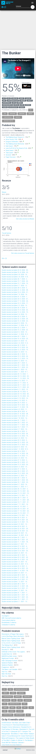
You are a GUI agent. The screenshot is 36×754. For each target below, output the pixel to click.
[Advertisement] (18, 30)
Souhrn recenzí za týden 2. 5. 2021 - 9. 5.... (15, 564)
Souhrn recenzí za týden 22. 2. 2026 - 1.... (15, 327)
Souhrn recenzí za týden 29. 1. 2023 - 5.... (15, 363)
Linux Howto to (6, 745)
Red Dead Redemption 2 (21, 725)
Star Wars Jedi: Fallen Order (21, 723)
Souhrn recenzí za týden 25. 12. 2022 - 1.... (15, 374)
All (28, 714)
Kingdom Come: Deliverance (11, 727)
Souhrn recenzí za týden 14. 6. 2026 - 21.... (15, 292)
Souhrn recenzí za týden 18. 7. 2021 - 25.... (15, 540)
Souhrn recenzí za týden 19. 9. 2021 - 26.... (15, 520)
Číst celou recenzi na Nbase (25, 219)
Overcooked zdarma (8, 620)
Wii (18, 707)
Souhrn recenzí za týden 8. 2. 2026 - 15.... (15, 332)
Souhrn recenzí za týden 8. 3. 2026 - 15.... (15, 323)
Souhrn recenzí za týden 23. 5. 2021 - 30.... (15, 557)
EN (3, 258)
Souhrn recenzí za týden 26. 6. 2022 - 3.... (15, 431)
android (18, 117)
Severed (8, 155)
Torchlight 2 (5, 616)
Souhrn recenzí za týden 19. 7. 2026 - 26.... (15, 281)
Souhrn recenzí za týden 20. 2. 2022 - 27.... (15, 471)
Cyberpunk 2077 (16, 731)
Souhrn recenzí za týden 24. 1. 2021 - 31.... (15, 595)
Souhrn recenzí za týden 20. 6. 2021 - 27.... (15, 548)
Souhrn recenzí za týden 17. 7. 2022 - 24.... (15, 425)
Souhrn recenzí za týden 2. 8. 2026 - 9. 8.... (15, 277)
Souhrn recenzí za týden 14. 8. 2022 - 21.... (15, 416)
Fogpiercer (5, 667)
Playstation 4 (7, 696)
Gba (5, 711)
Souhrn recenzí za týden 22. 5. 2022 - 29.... (15, 442)
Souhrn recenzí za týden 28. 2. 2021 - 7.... (15, 584)
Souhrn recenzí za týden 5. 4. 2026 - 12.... (15, 314)
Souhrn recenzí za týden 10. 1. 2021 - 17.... (15, 599)
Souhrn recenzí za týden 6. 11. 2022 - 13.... (15, 389)
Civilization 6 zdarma (8, 625)
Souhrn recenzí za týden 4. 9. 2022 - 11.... (15, 409)
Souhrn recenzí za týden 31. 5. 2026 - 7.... (15, 297)
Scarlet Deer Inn (7, 654)
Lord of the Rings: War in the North (13, 636)
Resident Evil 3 (26, 727)
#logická (28, 98)
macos (30, 113)
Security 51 (5, 649)
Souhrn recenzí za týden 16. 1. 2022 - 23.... (15, 482)
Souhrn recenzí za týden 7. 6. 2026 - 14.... (15, 294)
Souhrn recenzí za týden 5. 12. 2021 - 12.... (15, 495)
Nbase (4, 192)
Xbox (12, 707)
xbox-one (12, 113)
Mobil (5, 707)
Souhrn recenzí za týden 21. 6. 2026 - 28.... (15, 290)
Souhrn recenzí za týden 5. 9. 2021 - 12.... (15, 524)
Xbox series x (19, 714)
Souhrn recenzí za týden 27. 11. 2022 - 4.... (15, 383)
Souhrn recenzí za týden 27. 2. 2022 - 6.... (15, 469)
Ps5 (14, 700)
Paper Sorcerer (11, 157)
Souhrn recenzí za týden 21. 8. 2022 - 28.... (15, 414)
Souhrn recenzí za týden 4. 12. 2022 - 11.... (15, 380)
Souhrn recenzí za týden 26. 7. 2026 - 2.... (15, 279)
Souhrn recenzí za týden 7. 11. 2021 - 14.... (15, 504)
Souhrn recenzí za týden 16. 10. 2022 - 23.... (16, 396)
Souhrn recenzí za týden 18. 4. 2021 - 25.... (15, 568)
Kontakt (5, 750)
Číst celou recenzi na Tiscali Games (22, 253)
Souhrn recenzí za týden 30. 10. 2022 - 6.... (15, 392)
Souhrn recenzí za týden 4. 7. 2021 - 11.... (15, 544)
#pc (4, 98)
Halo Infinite (24, 734)
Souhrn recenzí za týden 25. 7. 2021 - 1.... (15, 537)
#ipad (22, 104)
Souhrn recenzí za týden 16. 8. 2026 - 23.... (15, 272)
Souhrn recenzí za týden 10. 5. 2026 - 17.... (15, 303)
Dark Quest (9, 146)
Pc (4, 689)
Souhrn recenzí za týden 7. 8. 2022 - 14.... (15, 418)
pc (30, 110)
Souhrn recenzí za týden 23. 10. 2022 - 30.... (16, 394)
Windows (21, 693)
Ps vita (20, 711)
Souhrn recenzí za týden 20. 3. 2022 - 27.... (15, 462)
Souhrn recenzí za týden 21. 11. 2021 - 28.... (16, 500)
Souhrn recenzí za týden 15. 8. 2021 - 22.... (15, 531)
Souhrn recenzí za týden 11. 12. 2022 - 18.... (16, 378)
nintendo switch (8, 120)
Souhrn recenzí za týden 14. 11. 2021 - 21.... (16, 502)
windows (21, 113)
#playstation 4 (6, 102)
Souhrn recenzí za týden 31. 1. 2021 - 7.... (15, 593)
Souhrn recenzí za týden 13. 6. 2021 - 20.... (15, 551)
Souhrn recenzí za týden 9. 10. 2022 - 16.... (15, 398)
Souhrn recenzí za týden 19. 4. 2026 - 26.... (15, 310)
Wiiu (25, 707)
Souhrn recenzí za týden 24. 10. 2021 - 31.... (16, 509)
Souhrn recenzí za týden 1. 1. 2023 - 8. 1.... (15, 372)
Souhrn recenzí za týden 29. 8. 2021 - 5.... (15, 526)
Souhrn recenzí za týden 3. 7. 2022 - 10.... (15, 429)
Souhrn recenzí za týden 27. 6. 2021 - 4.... (15, 546)
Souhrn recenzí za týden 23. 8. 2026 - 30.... (15, 270)
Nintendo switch (14, 703)
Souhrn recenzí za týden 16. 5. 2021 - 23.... (15, 559)
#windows (22, 100)
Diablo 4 (14, 740)
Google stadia (8, 714)
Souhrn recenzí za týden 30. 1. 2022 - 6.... (15, 478)
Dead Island (9, 150)
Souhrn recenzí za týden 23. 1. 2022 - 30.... (15, 480)
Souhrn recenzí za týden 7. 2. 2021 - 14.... (15, 590)
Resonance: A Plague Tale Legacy (13, 634)
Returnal (14, 742)
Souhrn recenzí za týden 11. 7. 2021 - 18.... (15, 542)
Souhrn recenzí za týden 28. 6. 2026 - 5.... (15, 288)
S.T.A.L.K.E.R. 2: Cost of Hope (11, 643)
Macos (5, 693)
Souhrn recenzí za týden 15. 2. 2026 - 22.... (15, 330)
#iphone (28, 104)
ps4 (5, 113)
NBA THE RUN (6, 674)
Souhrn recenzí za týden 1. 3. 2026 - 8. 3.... (15, 325)
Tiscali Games (6, 233)
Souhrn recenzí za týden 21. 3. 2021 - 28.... (15, 577)
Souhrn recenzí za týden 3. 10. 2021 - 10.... (15, 515)
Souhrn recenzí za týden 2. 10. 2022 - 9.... (15, 400)
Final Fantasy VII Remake (10, 729)
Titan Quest (9, 153)
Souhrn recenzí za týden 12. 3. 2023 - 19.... (15, 350)
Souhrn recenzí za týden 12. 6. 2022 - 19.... (15, 436)
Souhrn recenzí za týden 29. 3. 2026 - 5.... (15, 316)
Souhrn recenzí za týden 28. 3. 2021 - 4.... (15, 575)
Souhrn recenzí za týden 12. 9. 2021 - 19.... (15, 522)
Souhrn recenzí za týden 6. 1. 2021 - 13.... (15, 601)
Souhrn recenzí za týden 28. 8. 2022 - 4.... (15, 411)
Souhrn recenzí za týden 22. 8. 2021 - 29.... (15, 528)
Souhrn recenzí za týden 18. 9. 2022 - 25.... (15, 405)
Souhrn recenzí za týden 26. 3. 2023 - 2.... (15, 345)
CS (6, 258)
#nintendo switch (7, 104)
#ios (14, 102)
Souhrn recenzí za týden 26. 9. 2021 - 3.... (15, 517)
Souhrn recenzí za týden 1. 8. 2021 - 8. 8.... (15, 535)
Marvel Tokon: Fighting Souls (11, 638)
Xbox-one (6, 700)
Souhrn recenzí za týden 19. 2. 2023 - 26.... (15, 356)
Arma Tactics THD (11, 139)
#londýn (22, 107)
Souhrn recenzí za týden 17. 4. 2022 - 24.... (15, 453)
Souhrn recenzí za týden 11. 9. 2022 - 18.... (15, 407)
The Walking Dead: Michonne (15, 144)
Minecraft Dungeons (8, 738)
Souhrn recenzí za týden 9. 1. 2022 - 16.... (15, 484)
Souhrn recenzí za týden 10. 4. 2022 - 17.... (15, 456)
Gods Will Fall (6, 742)
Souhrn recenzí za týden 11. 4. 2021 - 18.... (15, 570)
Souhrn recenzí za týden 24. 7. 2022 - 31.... (15, 422)
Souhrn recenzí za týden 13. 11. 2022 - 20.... (16, 387)
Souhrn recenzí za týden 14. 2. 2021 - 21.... (15, 588)
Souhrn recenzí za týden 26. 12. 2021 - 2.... (15, 489)
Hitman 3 (21, 740)
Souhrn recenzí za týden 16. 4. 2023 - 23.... (15, 338)
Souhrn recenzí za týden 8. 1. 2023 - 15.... (15, 369)
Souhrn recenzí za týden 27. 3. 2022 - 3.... (15, 460)
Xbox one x (27, 696)
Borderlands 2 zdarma (9, 622)
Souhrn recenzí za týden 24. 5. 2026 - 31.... (15, 299)
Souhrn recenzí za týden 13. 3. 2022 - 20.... (15, 464)
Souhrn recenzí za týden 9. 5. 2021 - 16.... (15, 562)
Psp (24, 703)
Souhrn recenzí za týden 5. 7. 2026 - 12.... (15, 285)
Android (18, 696)
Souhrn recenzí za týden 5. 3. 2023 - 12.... (15, 352)
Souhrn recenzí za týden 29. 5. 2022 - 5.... (15, 440)
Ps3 (5, 703)
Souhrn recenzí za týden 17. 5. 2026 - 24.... (15, 301)
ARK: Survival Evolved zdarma (11, 618)
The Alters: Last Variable (9, 669)
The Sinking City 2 (7, 645)
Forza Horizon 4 (7, 725)
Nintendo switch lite (21, 689)
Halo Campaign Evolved (9, 660)
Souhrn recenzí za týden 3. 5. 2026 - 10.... (15, 305)
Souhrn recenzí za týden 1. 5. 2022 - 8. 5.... (15, 449)
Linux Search (16, 745)
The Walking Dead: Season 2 (15, 137)
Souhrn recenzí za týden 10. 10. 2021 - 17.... (16, 513)
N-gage (12, 711)
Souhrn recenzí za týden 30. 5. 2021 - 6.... (15, 555)
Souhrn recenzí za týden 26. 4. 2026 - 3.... (15, 308)
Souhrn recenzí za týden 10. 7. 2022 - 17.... (15, 427)
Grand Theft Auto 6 (27, 736)
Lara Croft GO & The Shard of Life (16, 148)
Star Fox (4, 672)
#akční (21, 98)
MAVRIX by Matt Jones (9, 656)
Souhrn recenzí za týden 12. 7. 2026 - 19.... (15, 283)
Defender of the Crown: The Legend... (14, 652)
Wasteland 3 (23, 729)
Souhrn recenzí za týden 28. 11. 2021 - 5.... (15, 498)
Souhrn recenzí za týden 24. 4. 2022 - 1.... (15, 451)
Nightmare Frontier (8, 658)
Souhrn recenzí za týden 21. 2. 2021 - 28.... (15, 586)
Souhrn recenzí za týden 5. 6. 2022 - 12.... (15, 438)
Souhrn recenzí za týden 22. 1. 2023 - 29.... (15, 365)
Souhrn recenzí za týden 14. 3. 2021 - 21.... (15, 579)
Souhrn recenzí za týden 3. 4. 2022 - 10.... (15, 458)
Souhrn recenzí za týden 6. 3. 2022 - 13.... (15, 467)
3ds (31, 707)
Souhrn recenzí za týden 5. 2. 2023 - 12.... (15, 361)
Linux (13, 693)
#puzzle (16, 104)
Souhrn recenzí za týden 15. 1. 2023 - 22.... (15, 367)
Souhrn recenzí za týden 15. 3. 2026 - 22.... (15, 321)
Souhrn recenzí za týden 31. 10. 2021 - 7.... (15, 506)
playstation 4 (7, 117)
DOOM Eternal (6, 723)
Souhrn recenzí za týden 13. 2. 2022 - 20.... (15, 473)
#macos (30, 100)
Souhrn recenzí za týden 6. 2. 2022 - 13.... (15, 475)
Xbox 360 (27, 700)
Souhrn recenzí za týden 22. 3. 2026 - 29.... (15, 319)
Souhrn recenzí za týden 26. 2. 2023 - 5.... (15, 354)
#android (19, 102)
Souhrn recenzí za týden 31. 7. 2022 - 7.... (15, 420)
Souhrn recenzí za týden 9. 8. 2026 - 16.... (15, 274)
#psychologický (13, 107)
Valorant (21, 742)
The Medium (29, 740)
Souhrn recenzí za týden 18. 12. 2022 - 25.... (16, 376)
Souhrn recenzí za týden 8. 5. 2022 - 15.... (15, 447)
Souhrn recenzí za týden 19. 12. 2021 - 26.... (16, 491)
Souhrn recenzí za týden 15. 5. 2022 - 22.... (15, 445)
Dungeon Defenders (12, 141)
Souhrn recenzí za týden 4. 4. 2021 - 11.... (15, 573)
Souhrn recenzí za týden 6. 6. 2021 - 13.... (15, 553)
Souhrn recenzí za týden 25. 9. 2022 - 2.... (15, 403)
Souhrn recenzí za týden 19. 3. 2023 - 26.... (15, 347)
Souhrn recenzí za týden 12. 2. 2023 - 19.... (15, 358)
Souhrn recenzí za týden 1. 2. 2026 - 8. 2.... (15, 334)
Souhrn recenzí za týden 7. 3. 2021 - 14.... (15, 582)
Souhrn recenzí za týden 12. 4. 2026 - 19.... (15, 312)
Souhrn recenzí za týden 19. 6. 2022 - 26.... (15, 433)
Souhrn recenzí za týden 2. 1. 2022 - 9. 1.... (15, 487)
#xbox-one (14, 98)
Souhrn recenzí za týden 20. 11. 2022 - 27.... (16, 385)
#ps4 (8, 98)
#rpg (4, 100)
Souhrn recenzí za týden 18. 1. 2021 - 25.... (15, 597)
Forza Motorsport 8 (13, 736)
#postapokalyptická (13, 100)
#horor (5, 107)
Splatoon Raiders (7, 663)
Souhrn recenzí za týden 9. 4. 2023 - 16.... (15, 341)
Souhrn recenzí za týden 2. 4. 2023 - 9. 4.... (15, 343)
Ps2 (20, 700)
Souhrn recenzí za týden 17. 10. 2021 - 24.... (16, 511)
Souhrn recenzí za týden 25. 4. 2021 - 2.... (15, 566)
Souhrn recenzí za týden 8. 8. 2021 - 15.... (15, 533)
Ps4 (10, 689)
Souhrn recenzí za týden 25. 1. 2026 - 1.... (15, 336)
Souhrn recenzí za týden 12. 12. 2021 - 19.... (16, 493)
